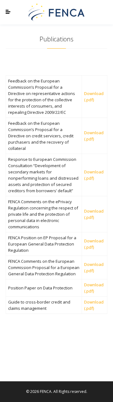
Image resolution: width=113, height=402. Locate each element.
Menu (13, 12)
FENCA (56, 12)
